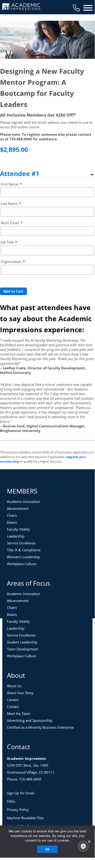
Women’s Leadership (23, 557)
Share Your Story (20, 692)
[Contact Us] (76, 7)
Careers (13, 699)
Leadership (15, 536)
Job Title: (9, 242)
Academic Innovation (23, 501)
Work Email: (12, 222)
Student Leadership (22, 642)
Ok (47, 849)
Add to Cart (13, 291)
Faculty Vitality (18, 529)
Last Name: (11, 203)
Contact (13, 706)
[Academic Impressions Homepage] (21, 7)
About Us (14, 686)
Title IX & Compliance (23, 550)
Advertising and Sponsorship (29, 720)
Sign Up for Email (20, 793)
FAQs (11, 801)
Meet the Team (18, 713)
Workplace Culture (21, 563)
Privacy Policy (18, 809)
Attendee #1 (19, 173)
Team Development (22, 649)
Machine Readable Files (25, 818)
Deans (12, 522)
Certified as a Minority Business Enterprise (40, 727)
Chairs (12, 515)
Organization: (13, 261)
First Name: (11, 184)
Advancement (18, 508)
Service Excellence (21, 543)
